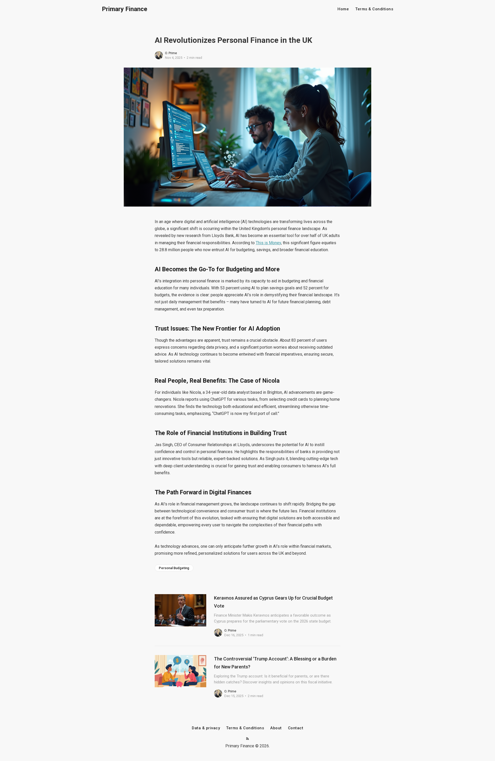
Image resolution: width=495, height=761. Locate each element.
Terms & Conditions (374, 9)
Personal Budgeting (174, 568)
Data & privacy (206, 728)
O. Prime (171, 53)
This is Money (268, 242)
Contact (295, 728)
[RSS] (247, 739)
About (276, 728)
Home (343, 9)
